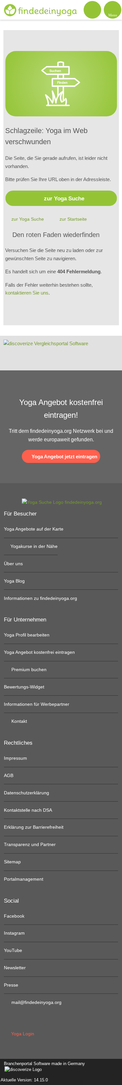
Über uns (13, 563)
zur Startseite (73, 219)
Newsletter (15, 967)
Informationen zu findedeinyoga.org (40, 598)
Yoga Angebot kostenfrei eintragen (39, 652)
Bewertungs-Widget (24, 686)
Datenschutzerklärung (26, 792)
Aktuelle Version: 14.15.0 (24, 1079)
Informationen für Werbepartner (36, 704)
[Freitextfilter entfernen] (92, 9)
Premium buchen (28, 669)
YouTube (13, 950)
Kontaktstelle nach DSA (28, 810)
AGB (8, 775)
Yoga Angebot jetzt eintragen (63, 456)
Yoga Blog (14, 581)
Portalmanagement (23, 879)
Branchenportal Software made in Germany (42, 1067)
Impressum (15, 758)
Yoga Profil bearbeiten (26, 634)
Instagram (14, 933)
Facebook (14, 916)
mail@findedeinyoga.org (35, 1002)
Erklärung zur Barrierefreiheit (33, 827)
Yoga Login (22, 1033)
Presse (11, 985)
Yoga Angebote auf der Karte (33, 529)
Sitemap (12, 861)
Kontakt (18, 721)
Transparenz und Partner (30, 844)
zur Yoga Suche (64, 198)
